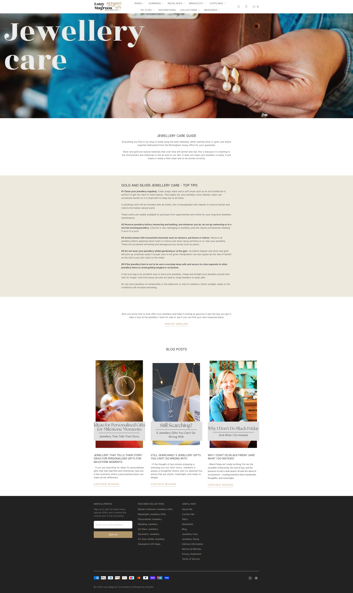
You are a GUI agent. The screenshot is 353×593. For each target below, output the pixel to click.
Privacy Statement (191, 554)
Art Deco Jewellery (148, 529)
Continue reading (106, 484)
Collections (188, 10)
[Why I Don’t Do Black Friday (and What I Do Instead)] (233, 404)
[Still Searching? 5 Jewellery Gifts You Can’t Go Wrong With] (176, 404)
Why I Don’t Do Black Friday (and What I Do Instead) (231, 457)
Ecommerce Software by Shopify (136, 587)
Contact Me (188, 514)
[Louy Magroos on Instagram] (250, 578)
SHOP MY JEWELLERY (176, 323)
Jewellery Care (190, 534)
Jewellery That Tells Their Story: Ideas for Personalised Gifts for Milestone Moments (118, 459)
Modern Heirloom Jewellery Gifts (155, 509)
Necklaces (175, 3)
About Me (187, 509)
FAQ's (185, 519)
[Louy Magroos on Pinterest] (256, 578)
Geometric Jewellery (148, 534)
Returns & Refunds (191, 549)
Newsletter (187, 524)
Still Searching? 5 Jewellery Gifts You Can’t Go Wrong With (176, 457)
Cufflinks (216, 3)
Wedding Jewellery (148, 524)
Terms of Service (191, 559)
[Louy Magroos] (107, 6)
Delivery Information (192, 544)
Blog (184, 529)
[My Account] (246, 6)
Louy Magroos (110, 587)
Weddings (210, 10)
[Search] (238, 6)
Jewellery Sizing (190, 539)
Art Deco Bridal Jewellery (151, 539)
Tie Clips (146, 10)
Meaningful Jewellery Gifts (152, 514)
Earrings (155, 3)
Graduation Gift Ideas (149, 544)
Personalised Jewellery (150, 519)
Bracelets (196, 3)
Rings (138, 3)
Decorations (167, 10)
